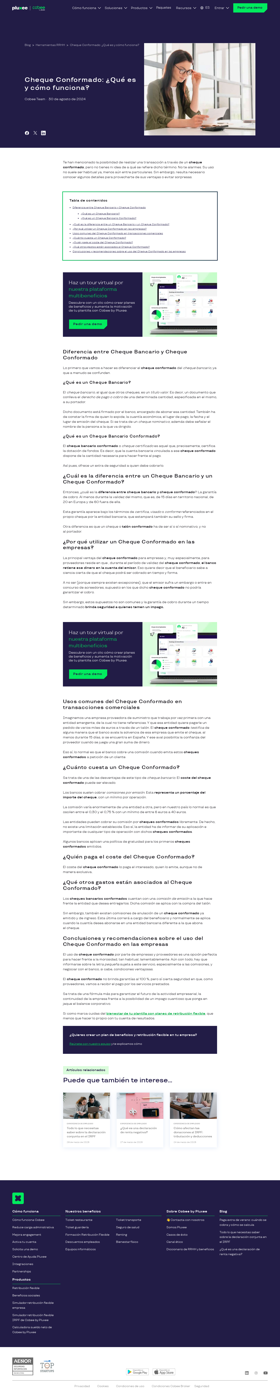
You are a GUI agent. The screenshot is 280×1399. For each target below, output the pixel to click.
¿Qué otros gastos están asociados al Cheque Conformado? (111, 247)
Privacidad (82, 1386)
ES (207, 8)
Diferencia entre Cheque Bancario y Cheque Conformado (109, 207)
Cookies (103, 1386)
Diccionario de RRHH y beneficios (190, 1249)
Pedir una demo (249, 8)
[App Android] (137, 1371)
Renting (121, 1234)
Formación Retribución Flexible (87, 1234)
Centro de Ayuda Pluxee (29, 1256)
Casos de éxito (177, 1234)
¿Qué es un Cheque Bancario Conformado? (108, 218)
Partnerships (21, 1271)
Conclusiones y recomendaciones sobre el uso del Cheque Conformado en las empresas (129, 251)
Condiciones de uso (130, 1386)
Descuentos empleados (82, 1242)
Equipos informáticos (80, 1249)
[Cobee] (28, 9)
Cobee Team (35, 99)
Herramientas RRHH (50, 45)
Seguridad (201, 1386)
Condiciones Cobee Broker (171, 1386)
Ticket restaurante (78, 1220)
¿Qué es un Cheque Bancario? (100, 213)
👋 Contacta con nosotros (185, 1220)
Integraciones (22, 1264)
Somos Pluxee (176, 1227)
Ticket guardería (77, 1227)
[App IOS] (164, 1371)
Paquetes (163, 8)
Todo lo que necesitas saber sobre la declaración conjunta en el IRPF (243, 1237)
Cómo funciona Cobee (28, 1220)
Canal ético (174, 1242)
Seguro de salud (127, 1227)
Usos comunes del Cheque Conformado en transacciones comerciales (118, 233)
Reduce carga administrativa (33, 1227)
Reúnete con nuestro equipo (90, 1044)
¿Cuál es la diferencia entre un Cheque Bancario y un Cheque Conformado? (121, 224)
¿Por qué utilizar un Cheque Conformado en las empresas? (110, 228)
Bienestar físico (127, 1242)
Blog (28, 45)
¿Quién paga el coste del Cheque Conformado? (103, 242)
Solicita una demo (25, 1249)
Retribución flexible (26, 1288)
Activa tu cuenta (24, 1242)
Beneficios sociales (26, 1295)
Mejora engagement (26, 1234)
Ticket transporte (128, 1220)
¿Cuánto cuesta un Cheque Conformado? (99, 237)
